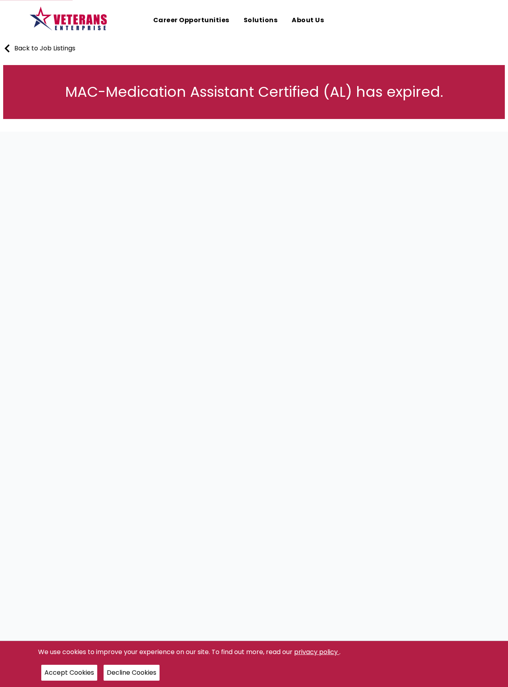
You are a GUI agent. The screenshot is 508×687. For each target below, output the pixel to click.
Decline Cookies (131, 672)
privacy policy (316, 651)
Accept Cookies (69, 672)
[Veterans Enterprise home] (70, 20)
